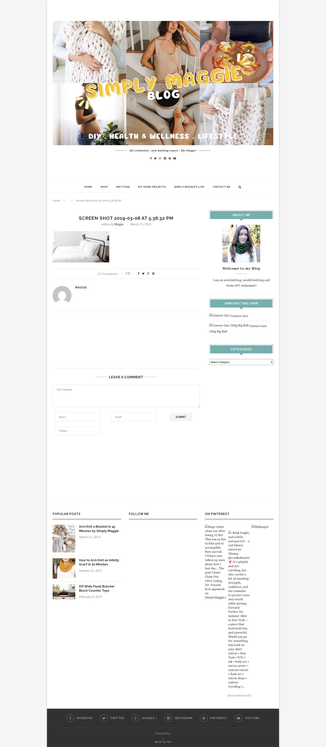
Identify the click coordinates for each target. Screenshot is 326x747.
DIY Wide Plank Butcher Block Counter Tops (97, 588)
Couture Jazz (239, 316)
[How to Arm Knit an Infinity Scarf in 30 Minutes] (64, 561)
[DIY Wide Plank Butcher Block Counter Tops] (64, 587)
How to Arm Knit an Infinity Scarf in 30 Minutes (99, 562)
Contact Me (222, 187)
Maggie (119, 224)
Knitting (123, 187)
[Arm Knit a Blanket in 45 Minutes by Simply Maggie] (64, 527)
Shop (104, 187)
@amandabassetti (239, 695)
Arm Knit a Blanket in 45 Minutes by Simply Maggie (99, 529)
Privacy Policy (163, 733)
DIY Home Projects (152, 187)
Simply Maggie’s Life (189, 187)
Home (88, 187)
